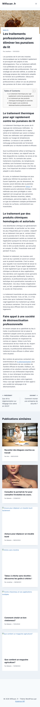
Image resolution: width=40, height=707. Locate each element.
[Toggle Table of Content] (33, 91)
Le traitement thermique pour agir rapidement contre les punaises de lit (21, 95)
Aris (8, 456)
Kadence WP (20, 701)
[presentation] (20, 434)
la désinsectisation (24, 362)
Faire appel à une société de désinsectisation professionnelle (20, 104)
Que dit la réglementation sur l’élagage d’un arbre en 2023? (9, 401)
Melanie (9, 498)
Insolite (5, 30)
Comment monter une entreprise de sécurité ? (31, 400)
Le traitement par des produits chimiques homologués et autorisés (21, 99)
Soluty (28, 186)
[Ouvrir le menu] (36, 3)
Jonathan (8, 51)
